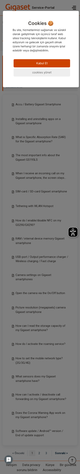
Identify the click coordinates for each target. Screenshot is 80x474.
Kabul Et (42, 63)
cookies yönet (41, 72)
